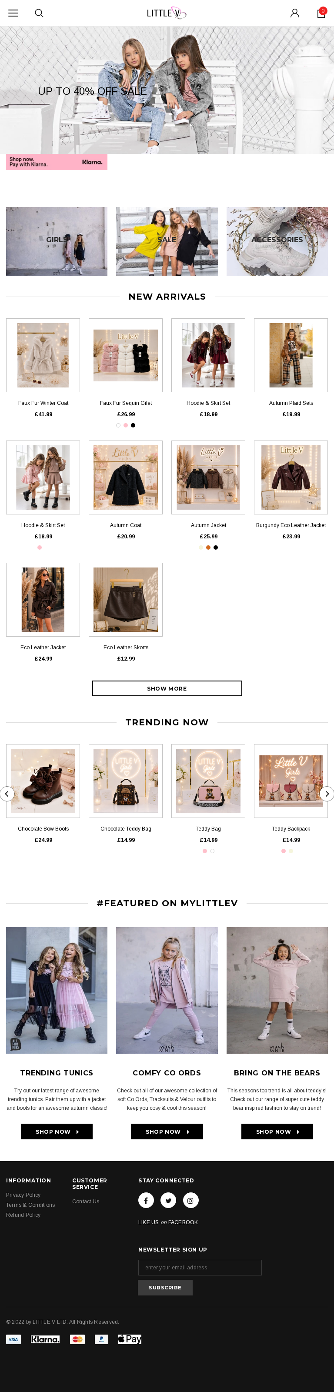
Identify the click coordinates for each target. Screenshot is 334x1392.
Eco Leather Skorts (126, 647)
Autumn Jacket (208, 525)
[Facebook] (146, 1200)
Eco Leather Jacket (43, 647)
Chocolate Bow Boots (43, 829)
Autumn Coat (125, 525)
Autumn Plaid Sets (291, 403)
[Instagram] (191, 1200)
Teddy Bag (208, 829)
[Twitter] (168, 1200)
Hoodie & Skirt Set (208, 403)
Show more (167, 688)
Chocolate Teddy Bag (125, 829)
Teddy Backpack (291, 829)
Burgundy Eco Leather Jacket (291, 525)
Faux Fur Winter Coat (43, 403)
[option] (167, 90)
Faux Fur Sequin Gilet (126, 403)
